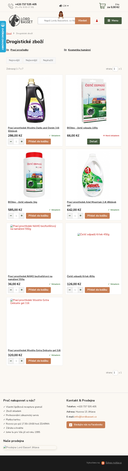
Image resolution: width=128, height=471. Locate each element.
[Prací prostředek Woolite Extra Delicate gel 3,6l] (34, 323)
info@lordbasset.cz (85, 416)
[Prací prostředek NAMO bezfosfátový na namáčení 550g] (34, 249)
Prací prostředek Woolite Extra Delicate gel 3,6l (34, 350)
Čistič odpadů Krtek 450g (81, 276)
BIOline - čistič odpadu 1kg (22, 202)
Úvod (9, 33)
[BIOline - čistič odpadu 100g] (93, 100)
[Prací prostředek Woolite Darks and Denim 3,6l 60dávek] (34, 100)
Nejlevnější (31, 60)
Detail (93, 141)
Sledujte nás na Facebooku (86, 424)
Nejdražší (48, 60)
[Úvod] (20, 20)
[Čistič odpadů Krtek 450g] (93, 249)
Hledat (82, 20)
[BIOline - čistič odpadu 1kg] (34, 174)
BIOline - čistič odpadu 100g (82, 127)
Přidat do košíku (38, 141)
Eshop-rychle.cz (114, 462)
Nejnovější (14, 60)
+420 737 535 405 (26, 4)
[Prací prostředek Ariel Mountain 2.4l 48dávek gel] (93, 174)
